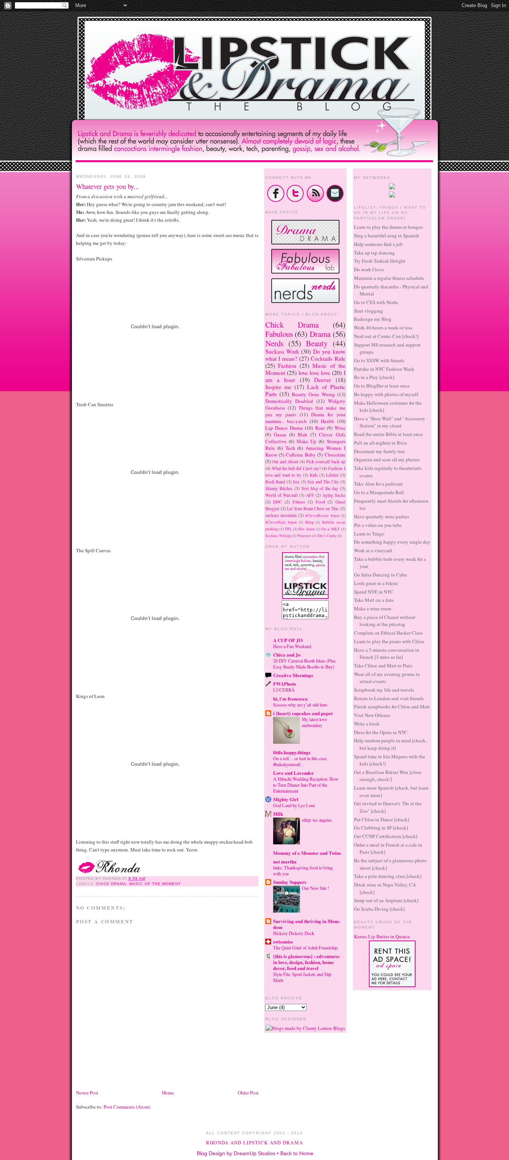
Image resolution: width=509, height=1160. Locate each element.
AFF (310, 495)
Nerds (274, 343)
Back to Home (296, 1153)
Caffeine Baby (300, 454)
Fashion (287, 365)
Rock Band (275, 481)
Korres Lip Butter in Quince (382, 936)
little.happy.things (291, 752)
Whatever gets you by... (107, 186)
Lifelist (332, 475)
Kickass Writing (278, 535)
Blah (302, 434)
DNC (277, 502)
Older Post (248, 1092)
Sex (296, 481)
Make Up (306, 441)
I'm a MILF (330, 528)
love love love (314, 372)
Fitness (299, 502)
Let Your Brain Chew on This (313, 508)
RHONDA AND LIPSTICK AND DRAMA (254, 1142)
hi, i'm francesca (290, 698)
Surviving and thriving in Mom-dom (306, 923)
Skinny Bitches (279, 488)
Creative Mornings (293, 675)
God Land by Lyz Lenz (294, 805)
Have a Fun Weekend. (292, 646)
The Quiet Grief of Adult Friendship (305, 948)
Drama (320, 334)
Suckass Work (282, 351)
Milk (278, 813)
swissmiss (283, 941)
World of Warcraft (281, 495)
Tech (290, 448)
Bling (309, 522)
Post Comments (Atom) (127, 1106)
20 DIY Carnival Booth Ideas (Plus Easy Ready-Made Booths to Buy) (304, 664)
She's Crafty (326, 535)
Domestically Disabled (289, 401)
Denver (322, 379)
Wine (340, 427)
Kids (314, 475)
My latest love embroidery (314, 722)
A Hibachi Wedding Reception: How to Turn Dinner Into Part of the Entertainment (305, 785)
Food (320, 502)
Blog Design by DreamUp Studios (236, 1153)
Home (168, 1092)
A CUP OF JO (288, 640)
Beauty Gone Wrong (313, 394)
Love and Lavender (293, 772)
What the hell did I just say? (296, 468)
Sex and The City (323, 481)
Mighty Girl (285, 799)
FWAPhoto (284, 683)
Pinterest (304, 535)
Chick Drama (111, 884)
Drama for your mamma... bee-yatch (305, 417)
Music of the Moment (155, 884)
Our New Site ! (315, 888)
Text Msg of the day (319, 488)
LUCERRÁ (284, 690)
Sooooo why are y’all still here (300, 705)
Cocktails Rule (328, 358)
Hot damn (306, 528)
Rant (320, 427)
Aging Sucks (333, 495)
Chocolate (335, 454)
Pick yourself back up (325, 461)
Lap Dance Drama (284, 427)
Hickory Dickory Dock (293, 933)
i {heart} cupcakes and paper (303, 713)
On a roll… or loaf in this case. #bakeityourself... (300, 761)
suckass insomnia (281, 515)
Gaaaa (280, 434)
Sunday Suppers (289, 881)
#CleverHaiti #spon (281, 522)
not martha (285, 861)
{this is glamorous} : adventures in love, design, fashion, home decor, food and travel (306, 961)
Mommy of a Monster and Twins (307, 852)
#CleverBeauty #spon (322, 515)
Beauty (317, 343)
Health (327, 421)
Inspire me (278, 387)
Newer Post (87, 1092)
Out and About (285, 461)
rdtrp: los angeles (317, 820)
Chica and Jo (287, 654)
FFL (288, 528)
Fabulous (279, 334)
